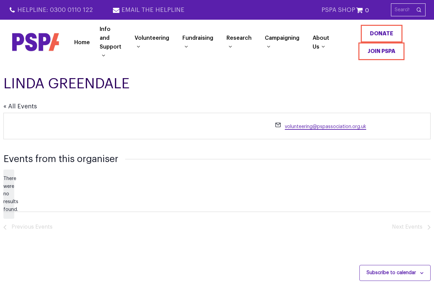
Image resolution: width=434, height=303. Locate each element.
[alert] (8, 194)
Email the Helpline (152, 10)
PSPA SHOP (338, 10)
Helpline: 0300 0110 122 (55, 10)
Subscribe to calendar (391, 272)
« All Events (20, 106)
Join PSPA (381, 51)
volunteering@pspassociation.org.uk (325, 126)
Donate (381, 33)
